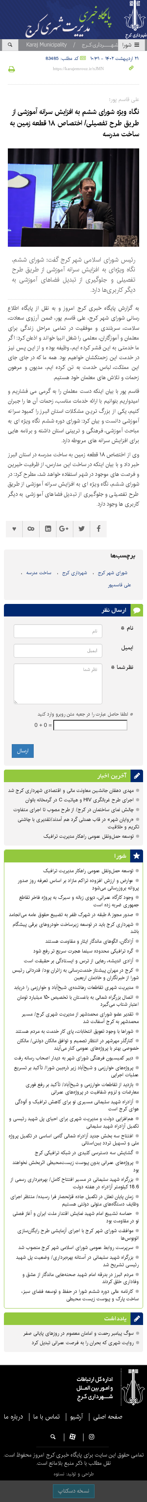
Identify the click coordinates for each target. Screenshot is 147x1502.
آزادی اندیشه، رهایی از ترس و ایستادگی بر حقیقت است (78, 961)
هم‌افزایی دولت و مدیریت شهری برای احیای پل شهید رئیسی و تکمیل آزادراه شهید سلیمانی (74, 1122)
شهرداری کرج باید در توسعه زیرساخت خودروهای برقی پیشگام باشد (76, 928)
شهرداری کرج (74, 573)
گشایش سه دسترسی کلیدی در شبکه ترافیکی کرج (84, 1153)
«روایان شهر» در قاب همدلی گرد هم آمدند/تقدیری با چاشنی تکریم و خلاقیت (78, 823)
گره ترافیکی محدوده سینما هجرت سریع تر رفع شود (83, 951)
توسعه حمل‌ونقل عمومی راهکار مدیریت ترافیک (89, 836)
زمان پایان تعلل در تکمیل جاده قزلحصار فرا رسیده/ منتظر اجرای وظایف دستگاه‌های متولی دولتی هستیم (74, 1200)
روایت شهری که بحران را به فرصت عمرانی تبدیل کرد (83, 1343)
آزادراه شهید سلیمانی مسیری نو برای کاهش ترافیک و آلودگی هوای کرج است (77, 1105)
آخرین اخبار (112, 776)
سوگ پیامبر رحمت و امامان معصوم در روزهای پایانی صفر (78, 1333)
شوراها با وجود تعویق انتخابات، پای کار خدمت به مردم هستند (74, 1031)
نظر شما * (122, 667)
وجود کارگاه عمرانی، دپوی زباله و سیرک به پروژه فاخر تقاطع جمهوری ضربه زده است (79, 901)
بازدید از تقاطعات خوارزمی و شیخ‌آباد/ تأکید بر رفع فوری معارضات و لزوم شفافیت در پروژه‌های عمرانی (82, 1088)
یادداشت (115, 1319)
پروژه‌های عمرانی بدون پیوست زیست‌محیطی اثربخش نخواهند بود (76, 1166)
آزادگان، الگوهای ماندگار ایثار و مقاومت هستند (89, 941)
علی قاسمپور (119, 585)
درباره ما (13, 1417)
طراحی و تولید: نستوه (74, 1474)
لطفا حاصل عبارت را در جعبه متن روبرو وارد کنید (85, 714)
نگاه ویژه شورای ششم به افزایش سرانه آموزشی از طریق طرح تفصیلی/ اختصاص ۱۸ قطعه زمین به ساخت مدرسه (74, 123)
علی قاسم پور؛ (124, 99)
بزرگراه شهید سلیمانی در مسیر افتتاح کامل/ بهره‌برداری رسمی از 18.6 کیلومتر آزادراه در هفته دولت (74, 1183)
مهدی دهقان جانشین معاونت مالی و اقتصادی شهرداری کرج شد (71, 790)
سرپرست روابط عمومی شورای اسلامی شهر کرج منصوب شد (75, 1248)
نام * (127, 628)
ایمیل (127, 648)
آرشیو (76, 1417)
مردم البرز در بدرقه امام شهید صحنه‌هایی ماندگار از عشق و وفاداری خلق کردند (80, 1278)
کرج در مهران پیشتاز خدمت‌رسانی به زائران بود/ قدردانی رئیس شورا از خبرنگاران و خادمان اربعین (75, 974)
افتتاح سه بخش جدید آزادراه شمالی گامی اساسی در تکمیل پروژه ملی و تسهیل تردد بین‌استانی (74, 1140)
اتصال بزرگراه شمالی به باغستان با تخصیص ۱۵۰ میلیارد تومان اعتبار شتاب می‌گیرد (78, 1001)
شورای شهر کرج (112, 573)
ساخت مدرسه (38, 573)
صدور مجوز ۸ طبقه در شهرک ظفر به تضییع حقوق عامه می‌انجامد (71, 915)
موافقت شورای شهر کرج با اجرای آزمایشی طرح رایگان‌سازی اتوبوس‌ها (78, 1234)
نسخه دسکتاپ (73, 1491)
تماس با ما (46, 1417)
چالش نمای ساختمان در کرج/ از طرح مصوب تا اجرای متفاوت (73, 810)
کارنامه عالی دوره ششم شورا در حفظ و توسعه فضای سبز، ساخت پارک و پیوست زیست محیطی (80, 1295)
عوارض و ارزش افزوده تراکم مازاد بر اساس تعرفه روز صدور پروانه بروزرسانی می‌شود (78, 884)
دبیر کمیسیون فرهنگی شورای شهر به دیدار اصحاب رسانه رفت (73, 1058)
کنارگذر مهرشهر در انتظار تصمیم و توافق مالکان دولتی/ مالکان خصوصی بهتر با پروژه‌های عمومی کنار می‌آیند (78, 1044)
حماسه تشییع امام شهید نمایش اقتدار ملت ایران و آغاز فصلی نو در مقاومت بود (76, 1217)
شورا (127, 45)
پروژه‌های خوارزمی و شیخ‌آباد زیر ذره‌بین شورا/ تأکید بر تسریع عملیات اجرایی (76, 1071)
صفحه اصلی (107, 1417)
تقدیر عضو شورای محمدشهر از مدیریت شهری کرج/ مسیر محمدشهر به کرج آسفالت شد (80, 1018)
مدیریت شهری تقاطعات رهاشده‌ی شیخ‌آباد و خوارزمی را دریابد (73, 987)
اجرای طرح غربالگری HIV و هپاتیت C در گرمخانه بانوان (79, 800)
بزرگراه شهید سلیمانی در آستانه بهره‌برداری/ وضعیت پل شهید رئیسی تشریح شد (77, 1261)
